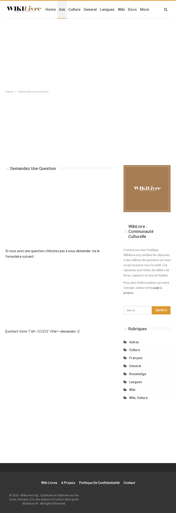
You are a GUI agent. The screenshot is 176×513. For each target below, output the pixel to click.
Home (51, 9)
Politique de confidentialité (99, 483)
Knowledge (137, 374)
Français (136, 358)
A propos (68, 483)
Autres (134, 342)
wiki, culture (138, 398)
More (144, 9)
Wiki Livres (49, 483)
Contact (129, 483)
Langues (107, 9)
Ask (62, 9)
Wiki (121, 9)
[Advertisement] (88, 53)
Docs (132, 9)
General (90, 9)
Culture (74, 9)
